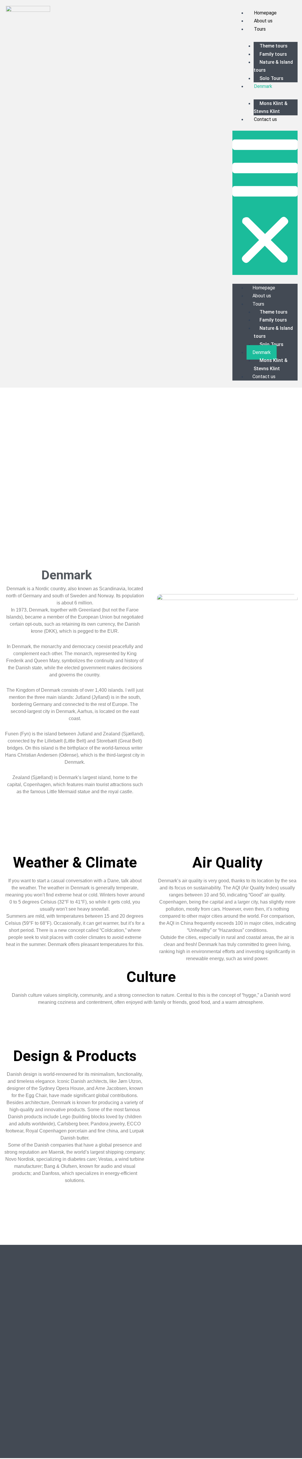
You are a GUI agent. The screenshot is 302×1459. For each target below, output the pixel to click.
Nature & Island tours (273, 66)
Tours (260, 29)
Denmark (263, 86)
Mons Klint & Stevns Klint (271, 107)
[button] (265, 203)
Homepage (265, 13)
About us (263, 21)
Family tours (273, 54)
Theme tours (274, 46)
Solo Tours (271, 78)
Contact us (265, 119)
